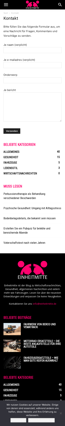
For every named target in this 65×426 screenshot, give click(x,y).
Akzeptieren (18, 420)
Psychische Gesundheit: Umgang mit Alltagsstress (32, 208)
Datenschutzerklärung (41, 420)
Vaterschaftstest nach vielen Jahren (24, 242)
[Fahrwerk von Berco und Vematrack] (12, 329)
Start (5, 13)
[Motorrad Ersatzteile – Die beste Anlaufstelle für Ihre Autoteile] (12, 346)
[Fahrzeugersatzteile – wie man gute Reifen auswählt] (12, 363)
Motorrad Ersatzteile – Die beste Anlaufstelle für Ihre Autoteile (42, 343)
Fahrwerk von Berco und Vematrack (40, 326)
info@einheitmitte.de (44, 303)
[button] (5, 4)
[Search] (60, 4)
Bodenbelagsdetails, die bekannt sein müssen (29, 218)
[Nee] (60, 413)
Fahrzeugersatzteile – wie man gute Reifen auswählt (41, 359)
